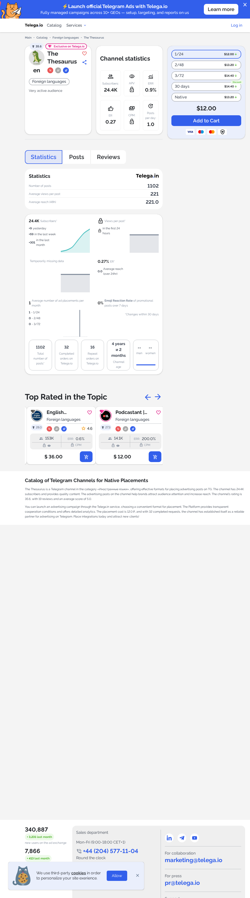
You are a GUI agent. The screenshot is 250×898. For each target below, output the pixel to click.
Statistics (43, 156)
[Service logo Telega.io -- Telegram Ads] (34, 25)
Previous (148, 397)
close (245, 5)
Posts (76, 156)
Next (158, 397)
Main (28, 37)
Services (74, 25)
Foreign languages (65, 37)
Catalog (54, 25)
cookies (78, 873)
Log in (236, 25)
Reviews (108, 156)
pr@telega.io (182, 882)
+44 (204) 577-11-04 (110, 851)
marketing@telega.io (193, 860)
